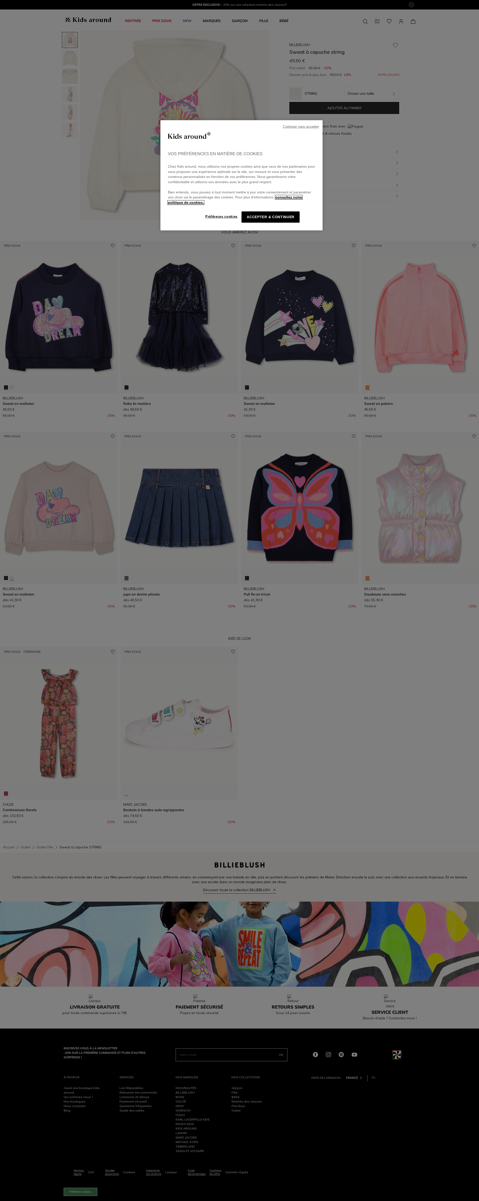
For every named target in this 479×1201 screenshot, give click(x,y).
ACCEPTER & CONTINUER (270, 217)
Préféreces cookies (221, 216)
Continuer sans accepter (301, 126)
